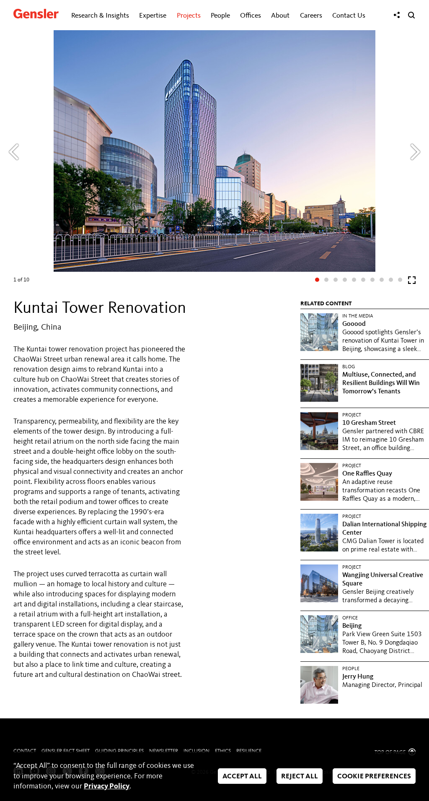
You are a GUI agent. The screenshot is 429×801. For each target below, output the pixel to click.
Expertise (152, 15)
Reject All (299, 776)
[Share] (396, 15)
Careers (311, 15)
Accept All (242, 776)
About (280, 15)
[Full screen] (412, 282)
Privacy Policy (106, 786)
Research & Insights (100, 15)
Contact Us (348, 15)
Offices (250, 15)
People (220, 15)
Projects (189, 15)
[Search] (411, 15)
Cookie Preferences (374, 776)
